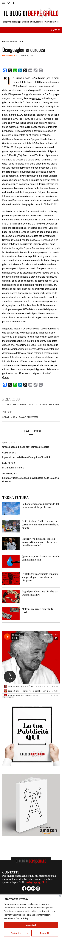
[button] (5, 2)
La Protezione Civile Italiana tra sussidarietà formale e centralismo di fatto (40, 524)
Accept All (31, 925)
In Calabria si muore (13, 467)
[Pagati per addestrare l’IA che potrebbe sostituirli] (11, 596)
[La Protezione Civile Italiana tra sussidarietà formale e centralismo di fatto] (11, 526)
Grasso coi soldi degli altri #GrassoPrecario (25, 447)
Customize (16, 933)
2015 (21, 41)
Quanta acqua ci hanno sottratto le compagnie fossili (40, 558)
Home (5, 41)
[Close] (60, 896)
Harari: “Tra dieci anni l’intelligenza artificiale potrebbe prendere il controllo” (39, 542)
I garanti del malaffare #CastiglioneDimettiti (26, 457)
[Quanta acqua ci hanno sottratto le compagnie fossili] (11, 561)
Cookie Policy (22, 918)
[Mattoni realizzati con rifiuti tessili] (11, 613)
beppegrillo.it (8, 56)
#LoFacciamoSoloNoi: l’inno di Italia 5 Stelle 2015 (30, 404)
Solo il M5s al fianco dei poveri (20, 417)
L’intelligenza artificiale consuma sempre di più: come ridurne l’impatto (40, 577)
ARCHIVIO (13, 41)
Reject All (44, 933)
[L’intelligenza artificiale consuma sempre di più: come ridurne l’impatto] (11, 578)
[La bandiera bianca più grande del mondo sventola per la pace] (11, 508)
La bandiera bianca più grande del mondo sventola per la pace (40, 505)
